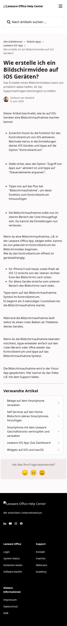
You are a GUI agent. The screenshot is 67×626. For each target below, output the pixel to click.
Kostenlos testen (13, 565)
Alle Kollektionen (13, 41)
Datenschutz (10, 606)
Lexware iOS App (13, 45)
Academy (41, 571)
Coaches (41, 558)
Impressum (10, 599)
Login (6, 551)
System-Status (11, 558)
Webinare (41, 565)
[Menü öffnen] (60, 6)
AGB (5, 613)
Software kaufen (12, 571)
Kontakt (40, 551)
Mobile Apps (34, 41)
